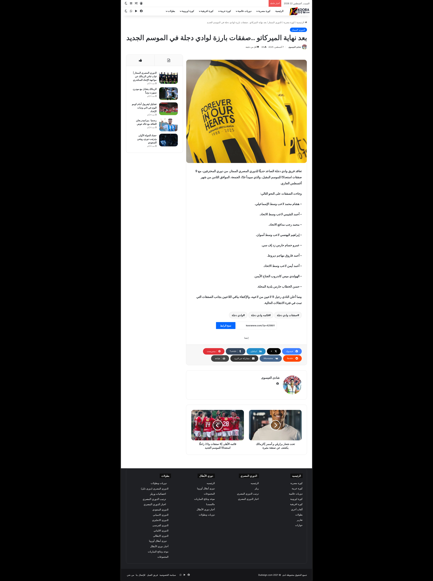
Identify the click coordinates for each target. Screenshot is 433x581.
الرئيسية (279, 11)
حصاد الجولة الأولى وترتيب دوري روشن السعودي (147, 139)
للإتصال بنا (140, 575)
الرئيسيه (255, 483)
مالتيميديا (210, 504)
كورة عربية (225, 11)
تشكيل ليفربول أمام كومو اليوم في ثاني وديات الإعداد (144, 108)
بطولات (171, 11)
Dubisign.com (265, 575)
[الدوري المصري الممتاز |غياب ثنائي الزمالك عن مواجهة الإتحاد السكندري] (168, 77)
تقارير (300, 520)
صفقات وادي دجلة (287, 315)
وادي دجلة (237, 315)
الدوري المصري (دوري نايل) (154, 488)
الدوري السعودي (160, 509)
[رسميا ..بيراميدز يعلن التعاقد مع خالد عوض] (168, 125)
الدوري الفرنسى (160, 525)
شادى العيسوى (294, 47)
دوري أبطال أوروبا (206, 488)
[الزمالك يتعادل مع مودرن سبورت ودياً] (168, 93)
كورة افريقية (207, 11)
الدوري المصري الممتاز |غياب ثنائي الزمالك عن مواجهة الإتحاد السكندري (145, 76)
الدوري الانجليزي (160, 520)
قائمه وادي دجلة (260, 315)
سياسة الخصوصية (167, 575)
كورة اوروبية (188, 11)
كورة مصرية (264, 11)
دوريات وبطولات (207, 514)
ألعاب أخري (297, 509)
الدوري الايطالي (160, 535)
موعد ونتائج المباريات (204, 499)
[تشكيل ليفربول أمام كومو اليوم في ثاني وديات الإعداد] (168, 108)
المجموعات (209, 493)
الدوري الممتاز (275, 22)
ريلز (257, 488)
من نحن (130, 575)
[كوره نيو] (299, 11)
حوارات (299, 525)
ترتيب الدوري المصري (248, 493)
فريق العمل (152, 575)
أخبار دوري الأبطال (206, 509)
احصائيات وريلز (158, 493)
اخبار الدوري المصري (248, 499)
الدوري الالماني (161, 530)
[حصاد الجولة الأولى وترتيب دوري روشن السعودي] (168, 140)
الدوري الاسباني (160, 514)
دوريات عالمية (245, 11)
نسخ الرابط (225, 325)
